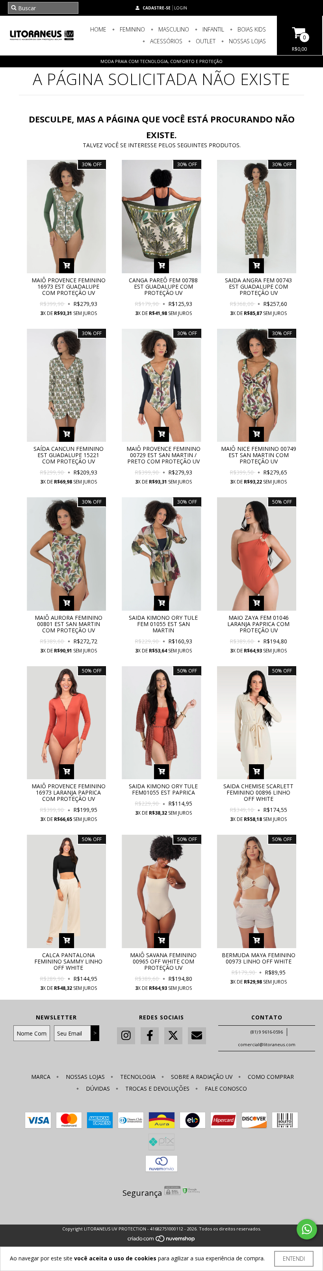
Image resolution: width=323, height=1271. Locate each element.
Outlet (204, 41)
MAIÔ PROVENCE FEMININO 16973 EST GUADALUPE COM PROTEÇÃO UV (69, 286)
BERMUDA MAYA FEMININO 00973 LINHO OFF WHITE (258, 958)
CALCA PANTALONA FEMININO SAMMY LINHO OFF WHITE (68, 961)
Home (98, 29)
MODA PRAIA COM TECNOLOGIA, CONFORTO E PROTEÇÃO (161, 61)
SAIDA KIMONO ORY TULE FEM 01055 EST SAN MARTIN (163, 624)
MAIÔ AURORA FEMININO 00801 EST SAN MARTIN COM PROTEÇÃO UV (68, 624)
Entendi (294, 1258)
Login (180, 8)
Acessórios (165, 41)
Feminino (131, 29)
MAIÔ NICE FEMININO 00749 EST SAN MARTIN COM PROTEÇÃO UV (258, 455)
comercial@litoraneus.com (266, 1044)
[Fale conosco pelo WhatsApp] (307, 1229)
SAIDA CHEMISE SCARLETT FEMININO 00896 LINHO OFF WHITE (258, 792)
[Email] (197, 1035)
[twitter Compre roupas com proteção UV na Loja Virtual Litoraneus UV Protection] (173, 1035)
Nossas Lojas (246, 41)
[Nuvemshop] (161, 1240)
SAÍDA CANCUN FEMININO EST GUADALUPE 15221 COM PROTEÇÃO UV (68, 455)
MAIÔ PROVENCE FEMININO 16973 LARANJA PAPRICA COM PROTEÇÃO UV (69, 792)
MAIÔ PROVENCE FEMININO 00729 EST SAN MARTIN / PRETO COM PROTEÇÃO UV (163, 455)
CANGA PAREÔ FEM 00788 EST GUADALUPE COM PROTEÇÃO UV (163, 286)
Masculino (173, 29)
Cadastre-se (157, 8)
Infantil (212, 29)
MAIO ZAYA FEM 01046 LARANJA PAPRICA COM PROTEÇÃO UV (258, 624)
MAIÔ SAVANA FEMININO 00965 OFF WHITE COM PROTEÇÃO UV (163, 961)
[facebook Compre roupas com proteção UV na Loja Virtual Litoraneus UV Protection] (150, 1035)
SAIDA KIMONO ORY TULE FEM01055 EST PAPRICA (163, 789)
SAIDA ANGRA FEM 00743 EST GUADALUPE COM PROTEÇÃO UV (258, 286)
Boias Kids (251, 29)
